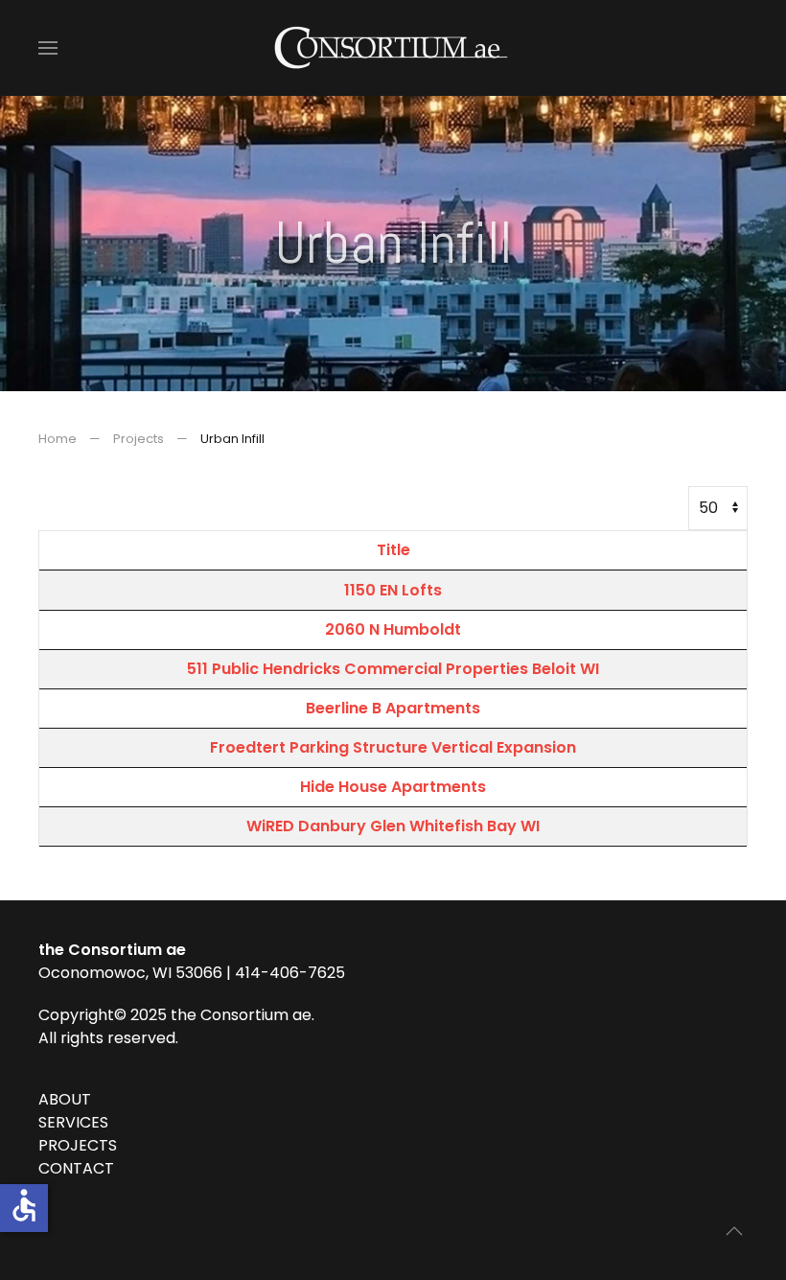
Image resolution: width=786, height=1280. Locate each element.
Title (393, 550)
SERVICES (73, 1122)
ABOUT (64, 1099)
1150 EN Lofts (393, 590)
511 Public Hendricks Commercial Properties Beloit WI (393, 669)
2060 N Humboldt (393, 629)
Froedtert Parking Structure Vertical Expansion (393, 747)
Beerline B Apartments (393, 708)
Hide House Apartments (393, 787)
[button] (48, 48)
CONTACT (76, 1168)
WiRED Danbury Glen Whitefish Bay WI (393, 826)
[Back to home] (393, 48)
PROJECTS (77, 1145)
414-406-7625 (290, 973)
